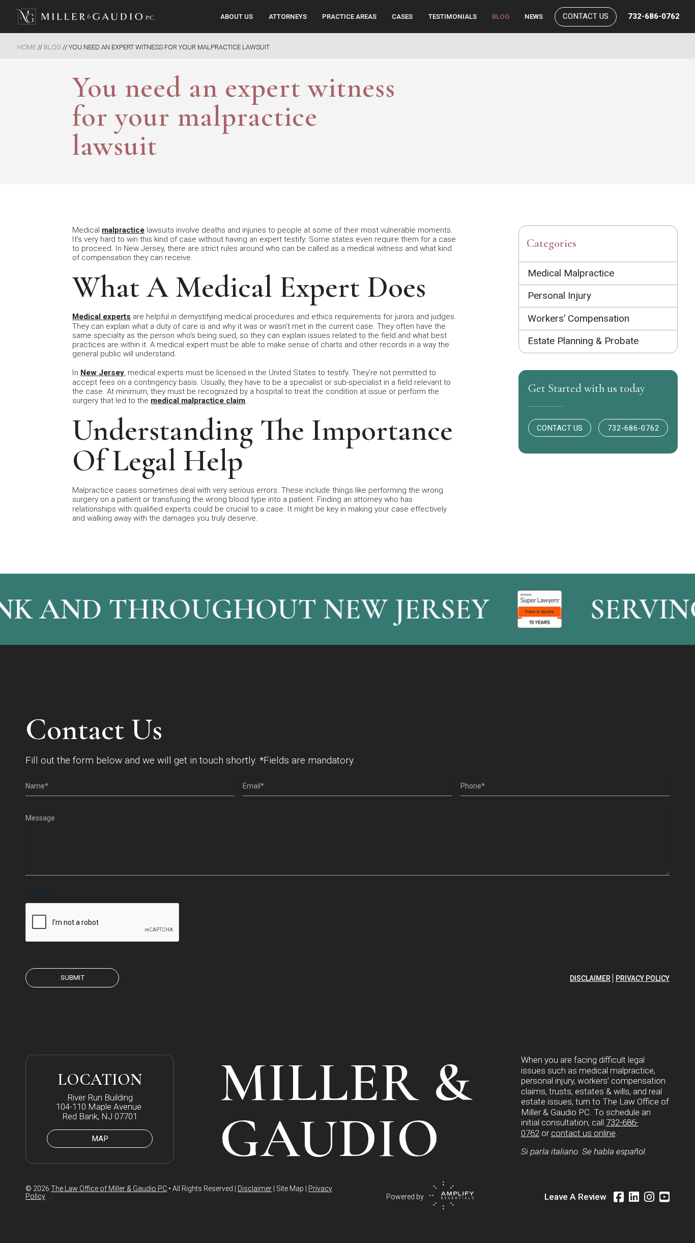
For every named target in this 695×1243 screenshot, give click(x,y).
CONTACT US (560, 428)
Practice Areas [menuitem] (349, 16)
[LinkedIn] (634, 1197)
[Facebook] (619, 1197)
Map (100, 1138)
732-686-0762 (653, 16)
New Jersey (102, 372)
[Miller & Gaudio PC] (84, 16)
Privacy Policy (643, 978)
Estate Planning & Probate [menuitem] (583, 341)
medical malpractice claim (198, 400)
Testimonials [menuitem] (452, 16)
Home (26, 47)
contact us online (583, 1133)
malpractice (123, 230)
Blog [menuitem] (500, 16)
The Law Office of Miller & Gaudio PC (109, 1188)
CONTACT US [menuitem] (586, 16)
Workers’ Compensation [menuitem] (578, 318)
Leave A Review (575, 1197)
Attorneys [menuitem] (288, 16)
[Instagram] (649, 1197)
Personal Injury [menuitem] (559, 295)
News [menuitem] (534, 16)
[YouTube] (664, 1197)
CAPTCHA (41, 894)
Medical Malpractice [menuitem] (571, 273)
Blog (52, 47)
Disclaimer (590, 978)
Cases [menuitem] (402, 16)
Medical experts (101, 316)
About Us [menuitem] (236, 16)
